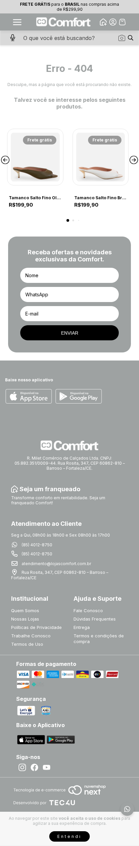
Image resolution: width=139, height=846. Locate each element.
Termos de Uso (27, 644)
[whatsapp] (127, 809)
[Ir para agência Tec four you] (44, 803)
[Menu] (17, 22)
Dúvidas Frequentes (95, 619)
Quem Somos (25, 610)
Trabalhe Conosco (31, 635)
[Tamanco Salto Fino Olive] (35, 157)
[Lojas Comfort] (63, 22)
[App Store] (28, 397)
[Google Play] (78, 397)
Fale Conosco (88, 610)
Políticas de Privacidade (36, 627)
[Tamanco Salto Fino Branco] (101, 157)
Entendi (69, 836)
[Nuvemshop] (59, 795)
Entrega (82, 627)
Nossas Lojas (25, 619)
